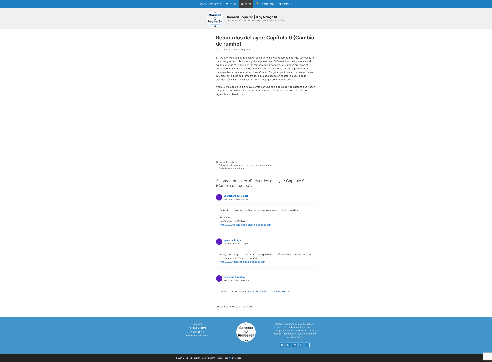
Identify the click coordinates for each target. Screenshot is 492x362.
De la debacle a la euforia (231, 168)
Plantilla (285, 4)
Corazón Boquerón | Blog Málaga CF (252, 17)
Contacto (197, 324)
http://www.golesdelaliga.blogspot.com (242, 261)
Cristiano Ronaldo (234, 277)
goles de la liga (232, 240)
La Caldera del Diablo (236, 195)
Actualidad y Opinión (211, 4)
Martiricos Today (266, 4)
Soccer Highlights (257, 291)
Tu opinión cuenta (197, 328)
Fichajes (232, 4)
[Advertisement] (266, 126)
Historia (247, 4)
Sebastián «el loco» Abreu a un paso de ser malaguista (245, 165)
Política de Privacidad (197, 335)
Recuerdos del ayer (228, 162)
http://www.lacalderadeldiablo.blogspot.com (245, 224)
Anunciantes (197, 331)
